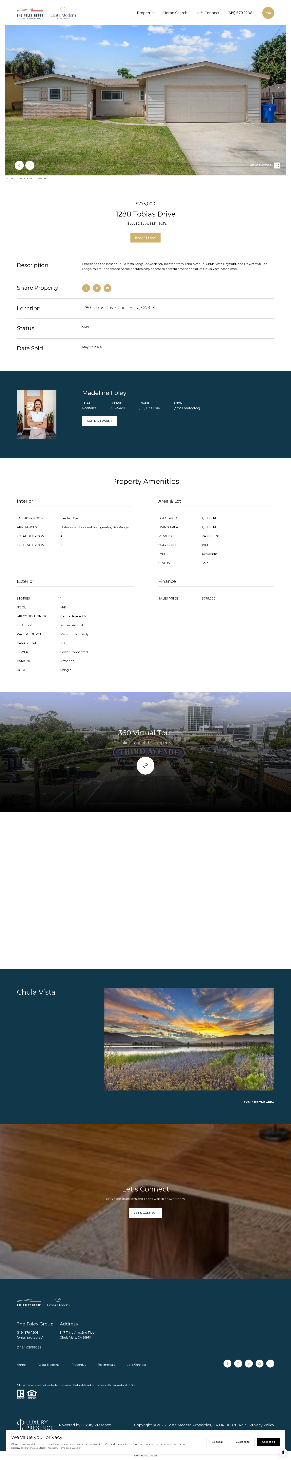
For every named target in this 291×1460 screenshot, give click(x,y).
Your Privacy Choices (145, 1455)
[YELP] (270, 1364)
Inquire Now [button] (145, 237)
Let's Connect (136, 1364)
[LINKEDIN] (249, 1364)
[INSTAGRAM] (238, 1364)
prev (19, 165)
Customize (243, 1441)
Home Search (175, 13)
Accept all (268, 1441)
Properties (146, 13)
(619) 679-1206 (239, 13)
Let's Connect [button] (145, 1213)
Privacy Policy (261, 1425)
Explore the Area (259, 1102)
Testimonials (106, 1365)
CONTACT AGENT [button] (99, 421)
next (29, 165)
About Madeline (49, 1365)
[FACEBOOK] (227, 1364)
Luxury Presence (96, 1425)
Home (21, 1365)
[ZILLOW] (259, 1364)
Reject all (217, 1441)
